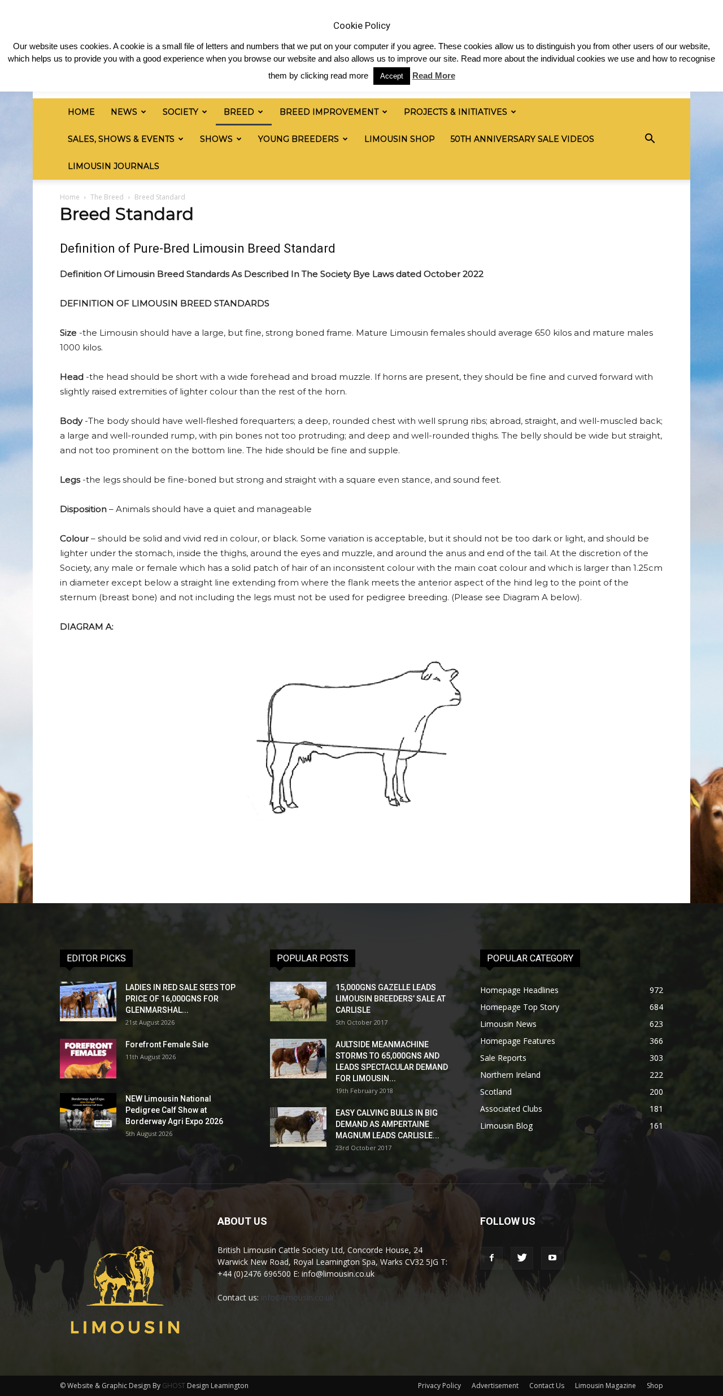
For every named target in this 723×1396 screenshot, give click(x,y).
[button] (649, 139)
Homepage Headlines (519, 990)
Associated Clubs (511, 1108)
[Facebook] (491, 1258)
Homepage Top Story (519, 1007)
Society (180, 112)
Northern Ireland (510, 1074)
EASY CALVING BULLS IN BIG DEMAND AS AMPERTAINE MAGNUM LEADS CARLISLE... (387, 1124)
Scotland (496, 1091)
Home (81, 112)
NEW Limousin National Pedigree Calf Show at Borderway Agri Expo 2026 (174, 1110)
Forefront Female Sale (166, 1044)
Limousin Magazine (605, 1385)
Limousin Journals (113, 166)
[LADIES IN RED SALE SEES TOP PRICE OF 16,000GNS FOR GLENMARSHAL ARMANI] (88, 1001)
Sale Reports (503, 1057)
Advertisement (495, 1385)
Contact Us (546, 1385)
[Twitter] (522, 1258)
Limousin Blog (506, 1125)
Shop (655, 1385)
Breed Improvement (329, 112)
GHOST (173, 1385)
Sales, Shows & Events (121, 139)
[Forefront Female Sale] (88, 1058)
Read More (433, 75)
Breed (239, 112)
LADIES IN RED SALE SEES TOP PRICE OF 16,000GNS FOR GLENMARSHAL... (180, 999)
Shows (216, 139)
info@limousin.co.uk (297, 1297)
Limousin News (508, 1023)
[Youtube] (552, 1258)
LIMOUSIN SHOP (399, 139)
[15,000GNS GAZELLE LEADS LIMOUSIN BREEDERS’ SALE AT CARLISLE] (298, 1001)
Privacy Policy (439, 1385)
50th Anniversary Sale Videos (522, 139)
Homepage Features (517, 1040)
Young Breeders (298, 139)
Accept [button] (391, 76)
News (124, 112)
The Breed (107, 197)
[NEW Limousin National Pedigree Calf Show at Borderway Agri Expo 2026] (88, 1113)
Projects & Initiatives (455, 112)
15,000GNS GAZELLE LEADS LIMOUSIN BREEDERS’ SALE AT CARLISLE (391, 999)
